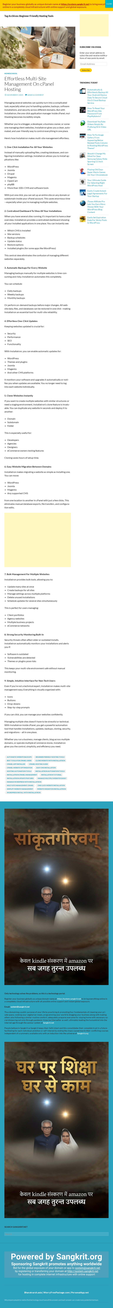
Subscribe (86, 70)
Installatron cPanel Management (22, 775)
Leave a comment (36, 95)
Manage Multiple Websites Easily (52, 778)
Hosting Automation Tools (19, 771)
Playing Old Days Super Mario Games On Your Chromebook (97, 172)
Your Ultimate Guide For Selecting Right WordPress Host (96, 183)
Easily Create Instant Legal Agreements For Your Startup (97, 193)
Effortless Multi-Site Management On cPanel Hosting (29, 83)
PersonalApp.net (80, 1292)
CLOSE (109, 4)
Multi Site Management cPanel (20, 785)
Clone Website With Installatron (50, 760)
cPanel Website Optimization (19, 768)
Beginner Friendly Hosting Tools (50, 757)
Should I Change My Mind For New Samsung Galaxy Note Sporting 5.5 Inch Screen (97, 158)
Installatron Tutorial (51, 775)
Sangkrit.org (82, 1033)
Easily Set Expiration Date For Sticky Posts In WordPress (97, 220)
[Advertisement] (37, 540)
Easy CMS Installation (46, 768)
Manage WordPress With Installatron (24, 782)
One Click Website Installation (51, 785)
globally (30, 4)
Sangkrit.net (48, 1022)
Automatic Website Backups (19, 757)
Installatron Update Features (20, 778)
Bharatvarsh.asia (33, 1292)
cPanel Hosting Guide (38, 764)
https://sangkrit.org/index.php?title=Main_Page (21, 1280)
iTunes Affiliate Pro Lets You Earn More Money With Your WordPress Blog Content (96, 206)
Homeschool (10, 73)
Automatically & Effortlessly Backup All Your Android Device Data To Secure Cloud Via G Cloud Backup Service (97, 96)
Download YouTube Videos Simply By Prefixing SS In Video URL (96, 125)
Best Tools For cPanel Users (19, 760)
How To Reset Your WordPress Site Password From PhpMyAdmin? (96, 112)
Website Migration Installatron (51, 789)
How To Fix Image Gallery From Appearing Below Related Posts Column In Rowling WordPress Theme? (97, 141)
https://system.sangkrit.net (69, 998)
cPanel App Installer (16, 764)
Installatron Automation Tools (50, 771)
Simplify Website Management (20, 789)
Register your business (14, 4)
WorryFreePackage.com (56, 1292)
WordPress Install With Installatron (23, 792)
